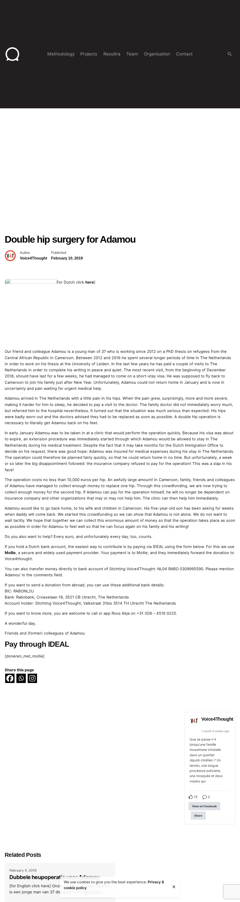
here (89, 282)
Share (198, 815)
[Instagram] (32, 678)
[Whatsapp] (21, 678)
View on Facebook (204, 806)
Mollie (10, 552)
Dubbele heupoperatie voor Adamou (54, 877)
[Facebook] (10, 678)
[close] (174, 886)
